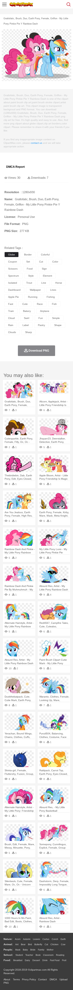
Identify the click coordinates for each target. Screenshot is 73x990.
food (30, 268)
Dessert (36, 960)
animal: (8, 944)
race (40, 304)
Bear (23, 944)
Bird (30, 944)
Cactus (46, 939)
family (41, 950)
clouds (12, 332)
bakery (27, 311)
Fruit (64, 960)
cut (41, 261)
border (28, 254)
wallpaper (35, 289)
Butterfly (38, 944)
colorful (45, 254)
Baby (25, 950)
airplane (44, 311)
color (55, 261)
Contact (42, 979)
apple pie (13, 296)
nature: (8, 939)
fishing (51, 296)
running (32, 296)
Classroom (48, 955)
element (47, 275)
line (43, 282)
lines (53, 289)
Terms (16, 979)
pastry (41, 325)
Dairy (27, 960)
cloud (11, 318)
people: (8, 949)
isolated (12, 282)
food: (7, 960)
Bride (32, 950)
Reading (60, 955)
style (31, 275)
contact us (36, 142)
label (26, 325)
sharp (28, 332)
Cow (63, 944)
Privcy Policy (29, 979)
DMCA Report (15, 166)
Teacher (29, 955)
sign (44, 268)
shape (57, 325)
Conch (55, 939)
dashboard (14, 289)
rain (10, 325)
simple (56, 318)
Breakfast (17, 960)
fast (10, 304)
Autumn (26, 939)
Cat (46, 944)
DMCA (53, 979)
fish (54, 304)
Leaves (36, 939)
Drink (44, 960)
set (28, 261)
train (11, 311)
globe (11, 254)
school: (8, 954)
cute (25, 304)
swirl (26, 318)
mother (50, 950)
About (7, 979)
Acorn (18, 939)
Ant (16, 944)
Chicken (54, 944)
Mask (17, 950)
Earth (63, 939)
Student (19, 955)
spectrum (13, 275)
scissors (13, 268)
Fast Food (55, 960)
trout (29, 282)
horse (58, 282)
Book (38, 955)
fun (40, 318)
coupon (12, 261)
